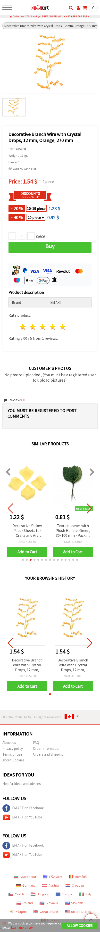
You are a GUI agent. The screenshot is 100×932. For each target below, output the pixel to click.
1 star (23, 327)
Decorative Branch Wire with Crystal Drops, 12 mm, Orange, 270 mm (27, 665)
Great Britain (49, 911)
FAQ (36, 742)
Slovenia (77, 903)
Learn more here (22, 927)
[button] (23, 560)
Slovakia (52, 903)
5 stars (63, 327)
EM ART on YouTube (27, 817)
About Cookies (13, 760)
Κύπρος (21, 911)
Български (28, 876)
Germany (28, 885)
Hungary (43, 894)
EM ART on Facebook (28, 808)
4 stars (53, 327)
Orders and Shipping (48, 754)
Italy (88, 894)
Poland (28, 903)
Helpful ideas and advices (21, 783)
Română (81, 876)
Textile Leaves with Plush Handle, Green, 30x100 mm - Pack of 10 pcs (73, 530)
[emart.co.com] (32, 8)
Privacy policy (12, 748)
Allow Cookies (80, 925)
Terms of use (12, 754)
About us (9, 742)
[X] (4, 923)
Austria (54, 885)
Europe (67, 894)
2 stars (33, 327)
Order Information (46, 748)
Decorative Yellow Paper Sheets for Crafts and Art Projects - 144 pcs (27, 530)
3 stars (43, 327)
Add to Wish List (24, 169)
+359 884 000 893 (76, 16)
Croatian (78, 885)
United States (81, 911)
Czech (19, 894)
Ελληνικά (55, 876)
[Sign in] (78, 8)
